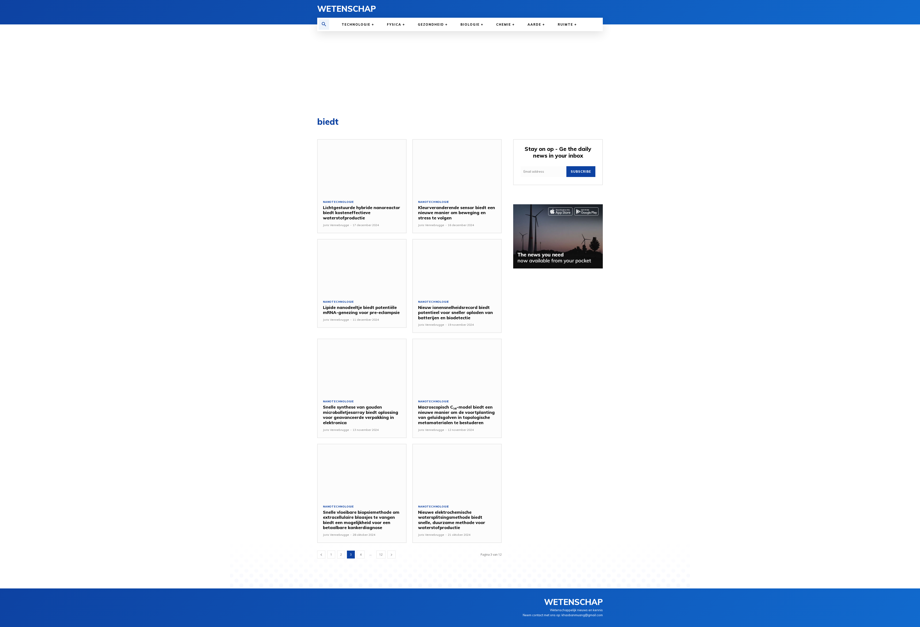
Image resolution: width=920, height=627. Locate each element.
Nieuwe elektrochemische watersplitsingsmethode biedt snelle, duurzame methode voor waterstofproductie (451, 519)
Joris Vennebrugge (336, 225)
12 (381, 555)
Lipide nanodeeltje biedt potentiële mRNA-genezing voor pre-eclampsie (361, 310)
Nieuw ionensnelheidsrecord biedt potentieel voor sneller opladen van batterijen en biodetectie (455, 312)
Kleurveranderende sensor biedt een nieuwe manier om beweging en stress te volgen (456, 213)
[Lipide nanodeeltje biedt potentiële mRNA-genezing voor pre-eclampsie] (362, 266)
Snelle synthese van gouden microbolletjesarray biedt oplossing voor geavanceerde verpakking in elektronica (360, 414)
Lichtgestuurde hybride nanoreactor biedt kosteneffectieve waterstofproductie (361, 213)
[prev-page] (321, 555)
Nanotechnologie (338, 202)
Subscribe (581, 171)
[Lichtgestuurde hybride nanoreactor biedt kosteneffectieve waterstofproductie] (362, 167)
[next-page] (391, 555)
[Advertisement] (460, 67)
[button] (324, 24)
